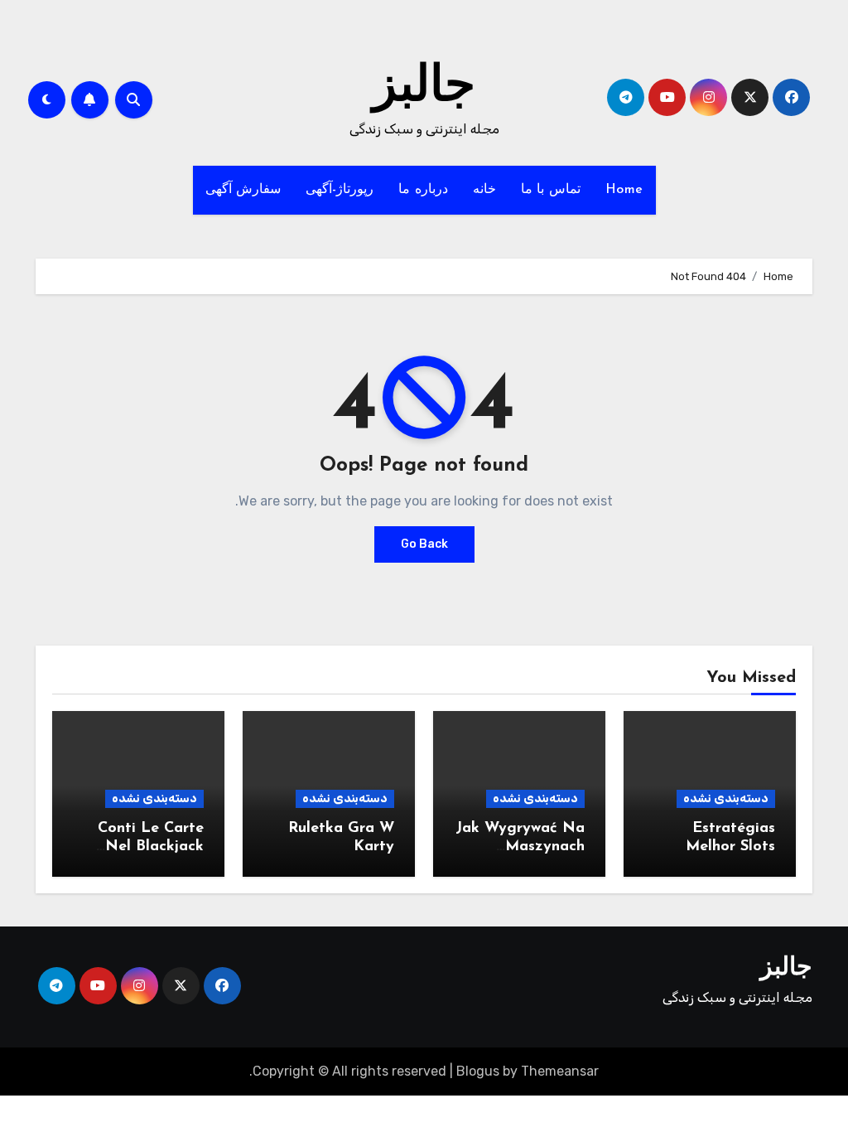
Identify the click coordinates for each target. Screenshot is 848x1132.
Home (624, 189)
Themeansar (560, 1071)
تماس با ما (551, 189)
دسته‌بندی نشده (725, 798)
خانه (484, 189)
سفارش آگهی (243, 189)
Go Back (424, 544)
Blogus (477, 1071)
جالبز (424, 88)
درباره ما (423, 189)
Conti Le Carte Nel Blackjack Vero (151, 846)
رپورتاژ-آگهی (339, 189)
